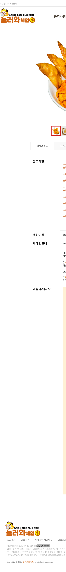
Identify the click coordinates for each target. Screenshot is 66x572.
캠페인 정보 (42, 146)
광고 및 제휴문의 (10, 3)
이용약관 (25, 540)
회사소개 (11, 540)
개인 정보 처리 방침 (43, 540)
